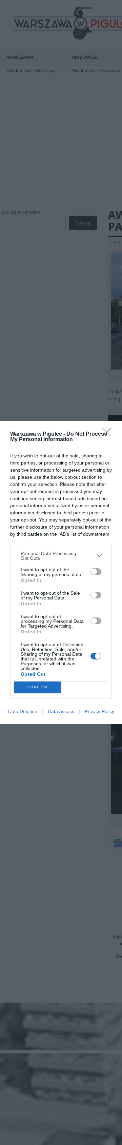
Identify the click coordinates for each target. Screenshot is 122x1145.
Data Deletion (22, 711)
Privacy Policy (99, 711)
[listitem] (61, 555)
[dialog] (61, 572)
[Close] (108, 434)
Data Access (61, 711)
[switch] (95, 571)
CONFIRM (37, 687)
